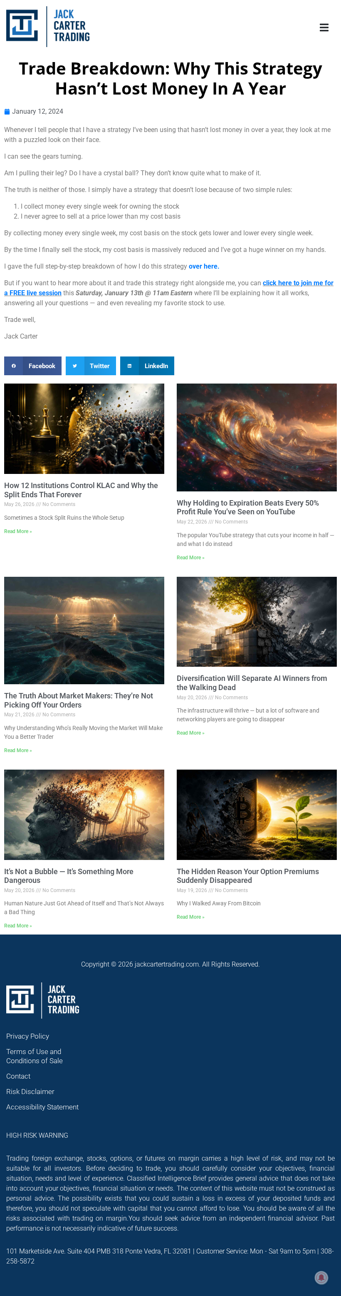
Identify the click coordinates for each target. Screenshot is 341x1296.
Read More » (18, 531)
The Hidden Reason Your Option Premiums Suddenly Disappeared (248, 876)
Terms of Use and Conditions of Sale (34, 1056)
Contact (18, 1076)
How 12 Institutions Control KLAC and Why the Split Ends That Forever (81, 490)
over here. (204, 266)
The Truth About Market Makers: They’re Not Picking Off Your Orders (78, 700)
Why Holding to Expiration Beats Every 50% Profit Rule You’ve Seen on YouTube (248, 507)
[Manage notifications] (321, 1277)
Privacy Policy (27, 1036)
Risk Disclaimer (30, 1091)
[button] (33, 365)
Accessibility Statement (42, 1107)
